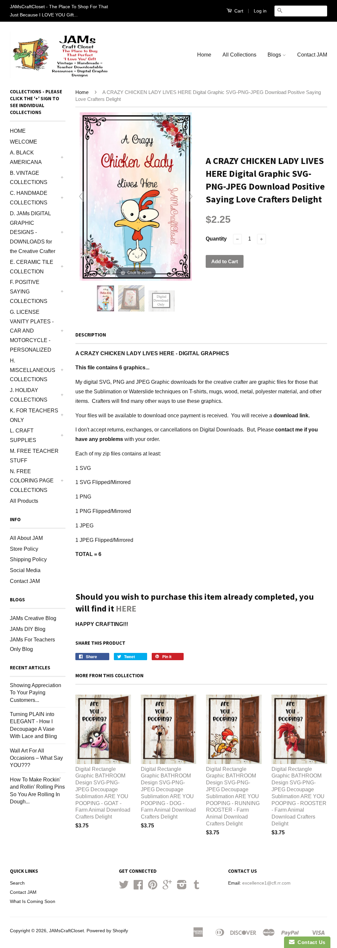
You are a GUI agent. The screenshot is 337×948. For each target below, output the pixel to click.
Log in (260, 10)
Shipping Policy (28, 559)
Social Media (25, 570)
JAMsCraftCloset (66, 930)
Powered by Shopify (107, 930)
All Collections (239, 55)
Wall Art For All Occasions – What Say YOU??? (36, 758)
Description (90, 335)
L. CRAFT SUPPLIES (23, 435)
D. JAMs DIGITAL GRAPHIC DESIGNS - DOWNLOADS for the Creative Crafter (32, 232)
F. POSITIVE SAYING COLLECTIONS (28, 291)
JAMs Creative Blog (33, 618)
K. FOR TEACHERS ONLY (34, 415)
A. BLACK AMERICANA (26, 157)
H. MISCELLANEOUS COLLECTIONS (32, 370)
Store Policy (24, 549)
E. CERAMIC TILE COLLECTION (31, 266)
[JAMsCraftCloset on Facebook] (138, 887)
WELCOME (23, 142)
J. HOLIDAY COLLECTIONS (28, 395)
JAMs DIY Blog (27, 629)
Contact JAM (312, 55)
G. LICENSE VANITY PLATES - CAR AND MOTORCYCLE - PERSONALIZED (32, 331)
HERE (126, 608)
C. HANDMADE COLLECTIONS (28, 197)
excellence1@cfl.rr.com (266, 883)
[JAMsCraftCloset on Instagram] (182, 887)
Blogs (275, 55)
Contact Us (310, 942)
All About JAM (26, 538)
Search (17, 883)
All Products (24, 501)
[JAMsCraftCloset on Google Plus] (167, 887)
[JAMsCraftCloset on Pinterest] (153, 887)
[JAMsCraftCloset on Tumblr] (196, 887)
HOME (18, 131)
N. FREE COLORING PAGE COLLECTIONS (32, 481)
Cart (238, 10)
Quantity (216, 239)
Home (204, 55)
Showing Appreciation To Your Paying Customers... (35, 692)
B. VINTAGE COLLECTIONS (28, 177)
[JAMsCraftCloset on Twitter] (124, 887)
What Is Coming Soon (32, 901)
